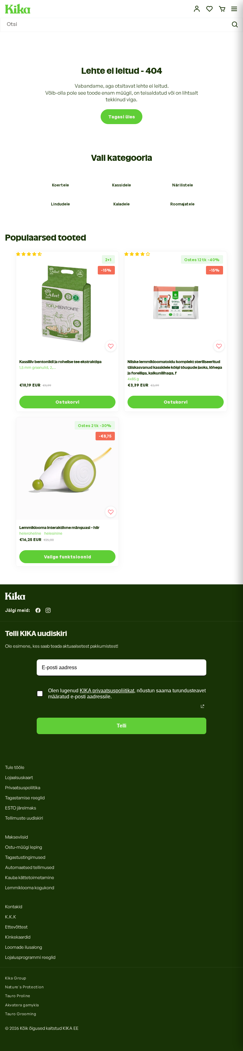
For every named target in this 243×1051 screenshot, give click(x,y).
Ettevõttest (16, 926)
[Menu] (234, 9)
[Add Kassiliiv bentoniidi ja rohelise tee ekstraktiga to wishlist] (110, 346)
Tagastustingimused (25, 857)
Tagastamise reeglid (25, 797)
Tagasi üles (121, 116)
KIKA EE (70, 1028)
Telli (121, 725)
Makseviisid (16, 837)
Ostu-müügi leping (23, 847)
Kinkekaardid (17, 937)
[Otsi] (236, 25)
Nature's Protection (24, 987)
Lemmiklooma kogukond (29, 887)
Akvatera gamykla (22, 1005)
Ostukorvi (67, 402)
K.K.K (10, 916)
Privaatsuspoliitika (22, 787)
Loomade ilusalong (23, 947)
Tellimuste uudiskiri (24, 818)
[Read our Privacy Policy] (202, 706)
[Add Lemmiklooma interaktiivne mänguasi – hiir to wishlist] (110, 512)
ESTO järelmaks (20, 807)
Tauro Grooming (20, 1013)
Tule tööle (14, 767)
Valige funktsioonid (67, 556)
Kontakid (13, 906)
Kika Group (15, 978)
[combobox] (121, 25)
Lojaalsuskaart (19, 777)
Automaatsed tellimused (29, 867)
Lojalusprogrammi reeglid (30, 957)
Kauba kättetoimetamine (29, 877)
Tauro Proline (17, 995)
